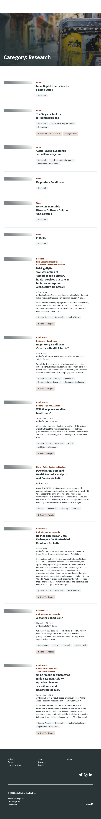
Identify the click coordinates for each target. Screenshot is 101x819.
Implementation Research (62, 160)
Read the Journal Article (49, 134)
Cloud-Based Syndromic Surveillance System (47, 670)
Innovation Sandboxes (74, 382)
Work (38, 82)
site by (89, 804)
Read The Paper (46, 324)
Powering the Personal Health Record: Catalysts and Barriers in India (51, 474)
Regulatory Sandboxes (50, 182)
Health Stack (73, 317)
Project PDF (71, 134)
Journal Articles (14, 765)
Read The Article (46, 515)
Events (76, 508)
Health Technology (76, 723)
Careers (11, 762)
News (38, 467)
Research (42, 95)
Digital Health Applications (62, 123)
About (69, 759)
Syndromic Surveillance (48, 164)
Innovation (42, 127)
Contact (41, 765)
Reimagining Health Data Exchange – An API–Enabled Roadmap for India (53, 539)
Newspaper (43, 645)
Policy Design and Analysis (48, 406)
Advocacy (64, 508)
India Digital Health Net (25, 793)
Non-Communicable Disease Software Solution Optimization (52, 210)
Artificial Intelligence (47, 447)
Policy (57, 378)
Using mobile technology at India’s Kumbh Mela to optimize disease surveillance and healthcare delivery (53, 682)
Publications (42, 259)
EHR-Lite (41, 238)
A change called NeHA (49, 617)
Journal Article (44, 317)
